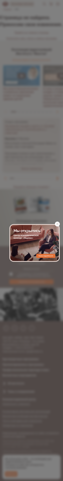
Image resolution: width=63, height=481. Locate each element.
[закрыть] (57, 224)
